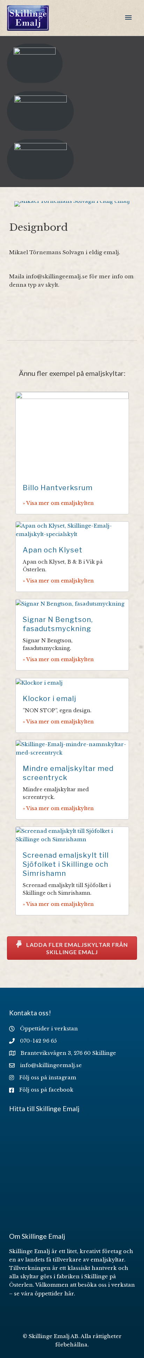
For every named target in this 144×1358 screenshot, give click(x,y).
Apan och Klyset (52, 550)
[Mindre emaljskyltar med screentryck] (72, 748)
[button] (72, 948)
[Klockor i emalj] (39, 682)
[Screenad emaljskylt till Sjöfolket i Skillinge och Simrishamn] (72, 835)
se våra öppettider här (44, 1294)
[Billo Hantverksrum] (72, 433)
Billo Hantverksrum (58, 488)
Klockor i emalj (49, 698)
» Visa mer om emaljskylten (58, 503)
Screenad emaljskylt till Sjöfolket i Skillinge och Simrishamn (66, 864)
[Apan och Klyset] (72, 530)
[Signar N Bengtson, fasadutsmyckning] (70, 603)
